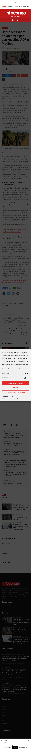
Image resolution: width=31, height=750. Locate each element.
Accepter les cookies (16, 383)
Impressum (26, 399)
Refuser (15, 388)
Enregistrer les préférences (15, 392)
